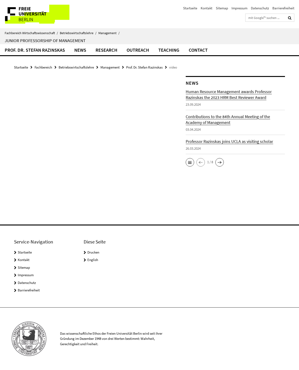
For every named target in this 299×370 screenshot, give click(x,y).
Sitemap (222, 8)
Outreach (138, 50)
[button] (190, 162)
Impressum (239, 8)
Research (106, 50)
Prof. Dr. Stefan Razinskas (35, 50)
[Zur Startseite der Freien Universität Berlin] (39, 14)
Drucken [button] (93, 252)
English (92, 260)
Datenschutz (260, 8)
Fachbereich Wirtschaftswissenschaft (31, 33)
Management (109, 33)
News (80, 50)
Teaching (168, 50)
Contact (198, 50)
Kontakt (206, 8)
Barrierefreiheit (283, 8)
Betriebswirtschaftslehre (78, 33)
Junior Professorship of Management (45, 40)
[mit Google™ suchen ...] (289, 18)
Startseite (190, 8)
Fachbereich (43, 67)
